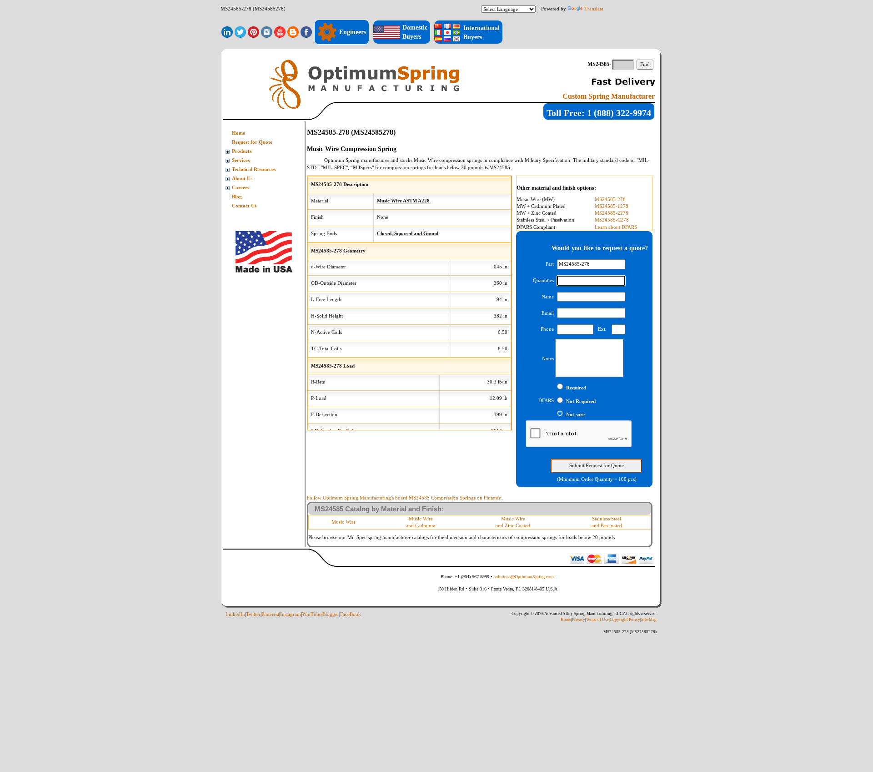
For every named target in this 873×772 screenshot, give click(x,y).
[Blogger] (293, 31)
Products (241, 151)
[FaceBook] (306, 31)
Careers (240, 187)
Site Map (649, 619)
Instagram (290, 614)
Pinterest (270, 614)
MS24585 (499, 167)
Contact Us (244, 205)
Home (238, 133)
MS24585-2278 (611, 213)
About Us (242, 178)
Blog (237, 196)
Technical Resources (254, 169)
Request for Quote (252, 142)
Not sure (575, 414)
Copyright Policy (625, 619)
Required (576, 387)
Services (241, 160)
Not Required (581, 401)
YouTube (311, 614)
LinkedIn (235, 614)
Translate (593, 8)
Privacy (578, 619)
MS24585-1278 (611, 206)
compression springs (460, 160)
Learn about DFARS (616, 227)
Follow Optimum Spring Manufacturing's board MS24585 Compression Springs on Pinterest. (405, 497)
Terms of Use (597, 619)
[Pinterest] (253, 31)
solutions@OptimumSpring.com (524, 576)
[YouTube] (279, 31)
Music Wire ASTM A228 (403, 200)
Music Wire (343, 522)
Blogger (330, 614)
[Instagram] (266, 31)
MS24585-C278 (612, 219)
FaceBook (350, 614)
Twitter (253, 614)
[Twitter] (240, 31)
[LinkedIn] (227, 31)
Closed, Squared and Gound (407, 233)
